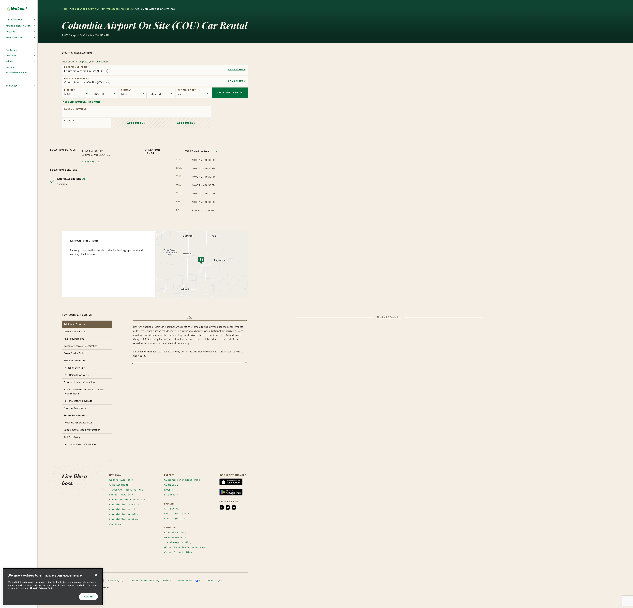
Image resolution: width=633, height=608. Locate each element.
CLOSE (88, 596)
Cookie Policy (113, 580)
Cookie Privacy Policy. (42, 588)
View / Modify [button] (14, 37)
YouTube (234, 507)
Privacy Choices (185, 580)
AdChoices (212, 580)
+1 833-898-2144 (91, 161)
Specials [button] (10, 66)
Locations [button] (11, 55)
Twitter (228, 507)
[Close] (96, 575)
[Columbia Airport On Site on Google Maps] (201, 264)
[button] (18, 19)
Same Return (237, 69)
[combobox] (155, 70)
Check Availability (230, 92)
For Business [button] (12, 50)
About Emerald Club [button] (18, 25)
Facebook (221, 507)
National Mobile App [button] (16, 72)
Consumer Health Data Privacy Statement (150, 580)
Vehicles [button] (10, 61)
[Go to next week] (215, 150)
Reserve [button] (10, 31)
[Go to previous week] (177, 150)
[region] (53, 586)
